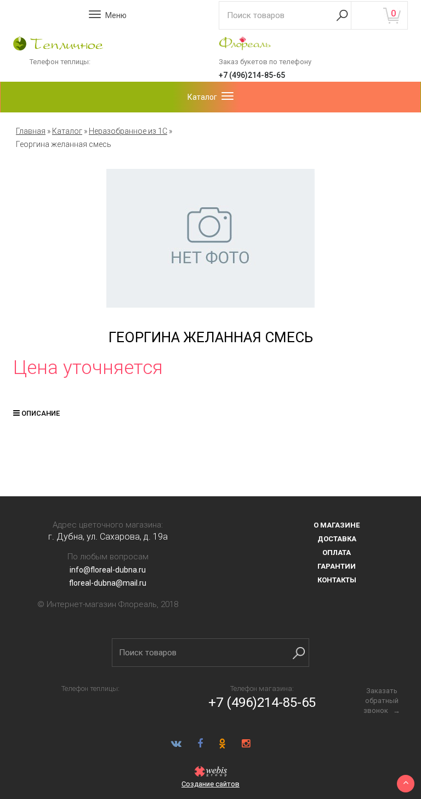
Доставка (336, 539)
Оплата (336, 552)
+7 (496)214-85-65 (252, 75)
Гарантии (336, 566)
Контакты (336, 580)
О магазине (337, 525)
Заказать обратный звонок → (381, 701)
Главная (30, 131)
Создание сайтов (210, 784)
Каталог (67, 131)
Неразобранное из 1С (128, 131)
